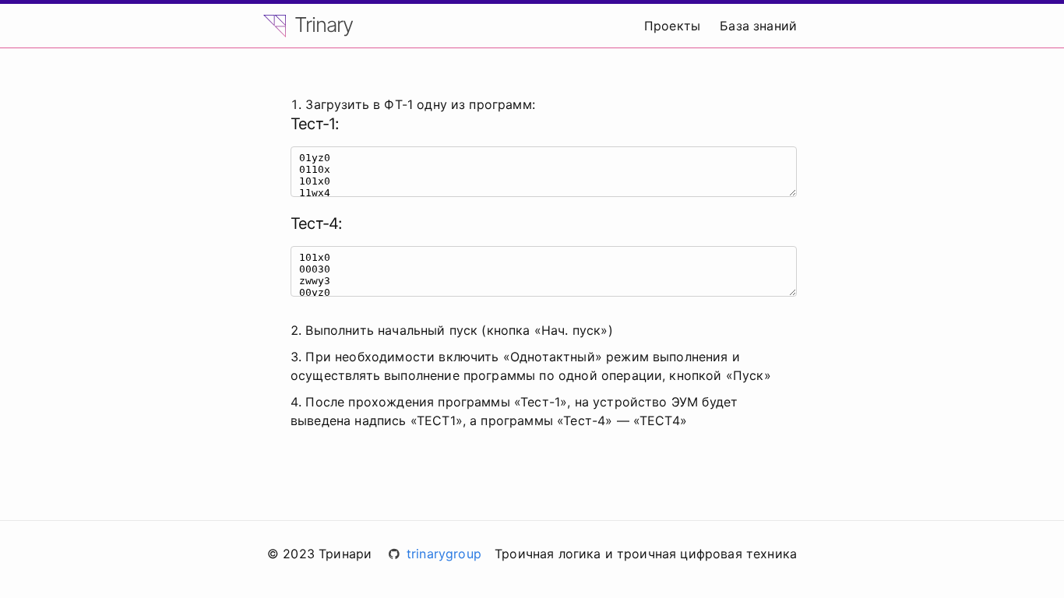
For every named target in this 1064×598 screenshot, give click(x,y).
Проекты (672, 25)
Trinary (321, 24)
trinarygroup (444, 553)
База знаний (758, 25)
